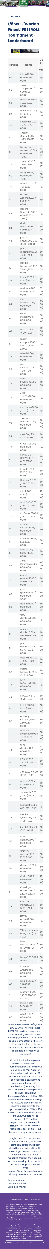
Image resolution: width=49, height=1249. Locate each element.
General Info (36, 1200)
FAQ (26, 1200)
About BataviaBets (15, 1200)
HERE (13, 1125)
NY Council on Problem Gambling (21, 1237)
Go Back (15, 16)
